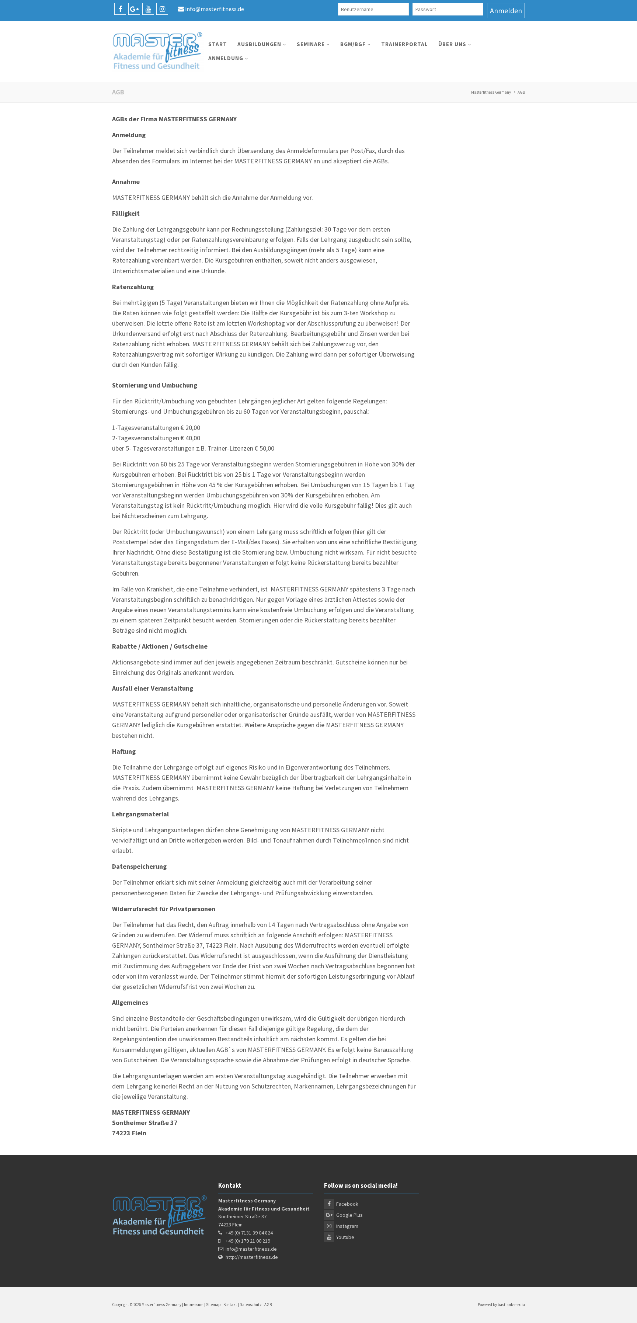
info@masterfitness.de (214, 9)
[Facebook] (120, 9)
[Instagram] (162, 9)
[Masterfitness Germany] (158, 51)
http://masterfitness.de (252, 1257)
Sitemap (213, 1304)
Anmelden (506, 10)
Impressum (193, 1304)
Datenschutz (251, 1304)
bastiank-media (511, 1304)
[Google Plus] (134, 9)
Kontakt (230, 1304)
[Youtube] (148, 9)
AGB (268, 1304)
